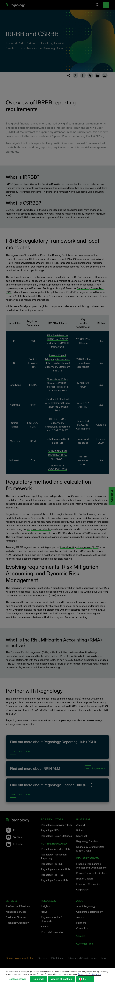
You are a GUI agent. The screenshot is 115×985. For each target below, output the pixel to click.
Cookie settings (17, 979)
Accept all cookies (61, 979)
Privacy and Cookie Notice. (89, 974)
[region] (57, 976)
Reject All (38, 979)
